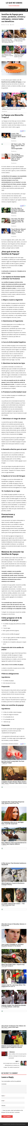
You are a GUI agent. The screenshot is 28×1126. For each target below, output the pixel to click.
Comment (3, 1084)
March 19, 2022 (6, 24)
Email (2, 1100)
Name (3, 1095)
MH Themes (22, 1124)
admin (12, 24)
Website (3, 1105)
